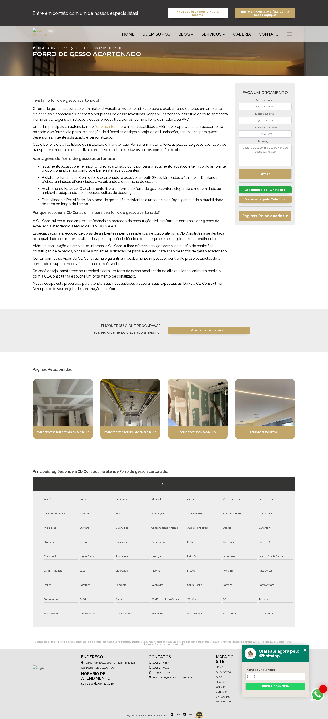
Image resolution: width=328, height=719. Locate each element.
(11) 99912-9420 (160, 672)
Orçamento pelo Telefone (265, 199)
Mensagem (265, 141)
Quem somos (156, 34)
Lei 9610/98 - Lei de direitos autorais (164, 644)
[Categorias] (289, 34)
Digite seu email (265, 113)
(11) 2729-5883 (160, 662)
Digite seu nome (265, 100)
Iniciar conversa (275, 686)
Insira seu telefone (260, 669)
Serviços (211, 34)
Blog (184, 34)
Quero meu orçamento (209, 330)
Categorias (60, 48)
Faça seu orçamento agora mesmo (198, 13)
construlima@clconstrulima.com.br (172, 677)
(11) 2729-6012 (160, 667)
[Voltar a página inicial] (43, 34)
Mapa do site (224, 701)
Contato (269, 34)
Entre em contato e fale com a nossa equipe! (265, 13)
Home (128, 34)
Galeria (242, 34)
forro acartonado (109, 126)
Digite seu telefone (265, 127)
